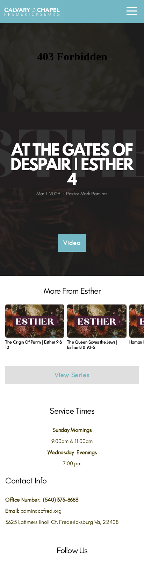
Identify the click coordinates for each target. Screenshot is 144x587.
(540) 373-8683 (60, 499)
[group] (34, 329)
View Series (72, 375)
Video (72, 243)
